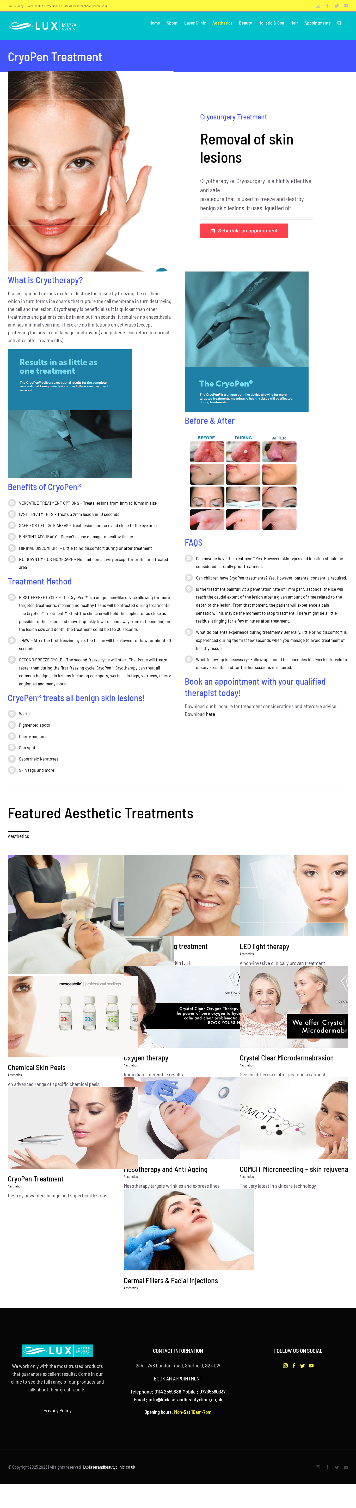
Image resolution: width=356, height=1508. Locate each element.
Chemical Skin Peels (36, 1067)
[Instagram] (285, 1365)
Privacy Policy (57, 1410)
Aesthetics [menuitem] (18, 836)
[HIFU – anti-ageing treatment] (207, 895)
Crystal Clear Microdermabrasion (287, 1057)
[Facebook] (294, 1365)
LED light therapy (264, 946)
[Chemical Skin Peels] (91, 1016)
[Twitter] (302, 1365)
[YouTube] (311, 1365)
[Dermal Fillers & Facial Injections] (207, 1229)
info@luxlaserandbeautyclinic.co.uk (86, 6)
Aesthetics (247, 954)
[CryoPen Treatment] (91, 1128)
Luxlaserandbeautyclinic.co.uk (109, 1466)
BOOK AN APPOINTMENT (178, 1378)
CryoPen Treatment (36, 1178)
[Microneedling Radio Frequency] (91, 914)
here (210, 714)
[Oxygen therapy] (207, 1007)
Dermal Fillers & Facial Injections (171, 1280)
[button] (339, 23)
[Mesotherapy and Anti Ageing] (207, 1118)
